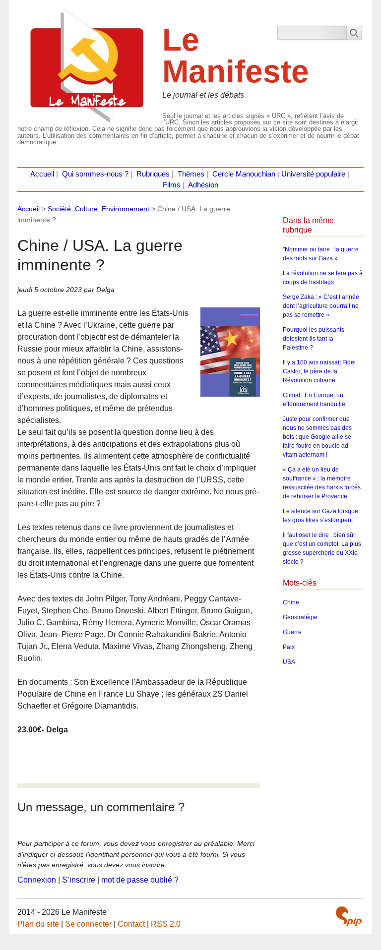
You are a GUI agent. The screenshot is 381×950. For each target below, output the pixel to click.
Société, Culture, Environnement (98, 209)
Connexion (36, 880)
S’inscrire (78, 880)
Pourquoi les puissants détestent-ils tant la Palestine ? (313, 338)
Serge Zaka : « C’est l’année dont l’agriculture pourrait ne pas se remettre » (321, 306)
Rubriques (153, 174)
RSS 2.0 (166, 924)
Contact (131, 924)
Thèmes (191, 174)
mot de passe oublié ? (140, 880)
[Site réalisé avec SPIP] (349, 916)
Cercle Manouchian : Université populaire (278, 174)
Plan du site (38, 924)
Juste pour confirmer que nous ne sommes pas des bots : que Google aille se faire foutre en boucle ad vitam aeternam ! (317, 437)
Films (172, 185)
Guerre (292, 632)
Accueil (42, 174)
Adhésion (203, 185)
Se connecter (88, 924)
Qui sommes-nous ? (95, 174)
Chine (291, 602)
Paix (289, 647)
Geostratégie (300, 617)
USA (289, 661)
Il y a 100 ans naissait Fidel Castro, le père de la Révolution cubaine (319, 371)
